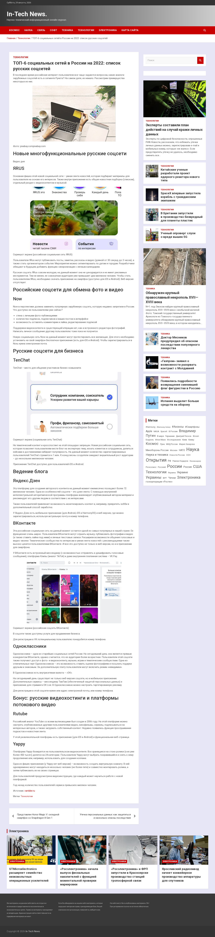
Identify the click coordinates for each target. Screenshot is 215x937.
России (174, 466)
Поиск (200, 60)
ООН (188, 455)
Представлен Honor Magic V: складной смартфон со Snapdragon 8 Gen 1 (38, 816)
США (197, 466)
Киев (184, 440)
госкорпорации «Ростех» (159, 481)
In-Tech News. (27, 14)
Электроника (108, 30)
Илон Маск (160, 440)
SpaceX (164, 431)
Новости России (177, 455)
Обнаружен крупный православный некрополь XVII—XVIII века (172, 297)
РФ (169, 461)
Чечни (172, 477)
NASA (156, 431)
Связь (41, 30)
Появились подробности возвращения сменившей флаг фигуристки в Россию (180, 384)
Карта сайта (130, 30)
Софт (53, 30)
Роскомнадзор (195, 461)
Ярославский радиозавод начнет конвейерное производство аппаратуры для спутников (181, 874)
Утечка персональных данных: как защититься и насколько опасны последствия (105, 816)
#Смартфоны (192, 426)
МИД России (172, 444)
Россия (187, 466)
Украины (153, 477)
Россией (162, 467)
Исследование (174, 440)
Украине (182, 472)
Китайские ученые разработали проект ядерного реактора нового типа (180, 175)
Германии (170, 436)
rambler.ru (30, 790)
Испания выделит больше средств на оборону (180, 402)
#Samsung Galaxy (163, 427)
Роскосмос (151, 467)
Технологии (86, 30)
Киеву (191, 440)
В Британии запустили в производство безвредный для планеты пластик (182, 216)
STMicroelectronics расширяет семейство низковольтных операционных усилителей (28, 874)
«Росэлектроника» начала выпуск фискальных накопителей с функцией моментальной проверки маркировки (79, 876)
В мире (160, 436)
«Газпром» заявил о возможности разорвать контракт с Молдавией (178, 364)
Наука (28, 30)
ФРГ (165, 478)
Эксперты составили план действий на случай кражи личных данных (174, 129)
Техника (67, 30)
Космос (14, 30)
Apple (149, 431)
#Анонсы (178, 426)
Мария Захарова (187, 444)
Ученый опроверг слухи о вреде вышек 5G (178, 235)
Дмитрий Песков (183, 436)
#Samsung (150, 427)
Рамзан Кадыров (180, 461)
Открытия (156, 460)
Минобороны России (157, 450)
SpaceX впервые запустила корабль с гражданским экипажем (181, 196)
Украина (172, 473)
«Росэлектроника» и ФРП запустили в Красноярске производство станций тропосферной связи (129, 874)
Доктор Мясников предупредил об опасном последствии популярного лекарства (180, 343)
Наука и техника (157, 454)
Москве (173, 450)
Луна (162, 444)
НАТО (182, 450)
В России (173, 431)
